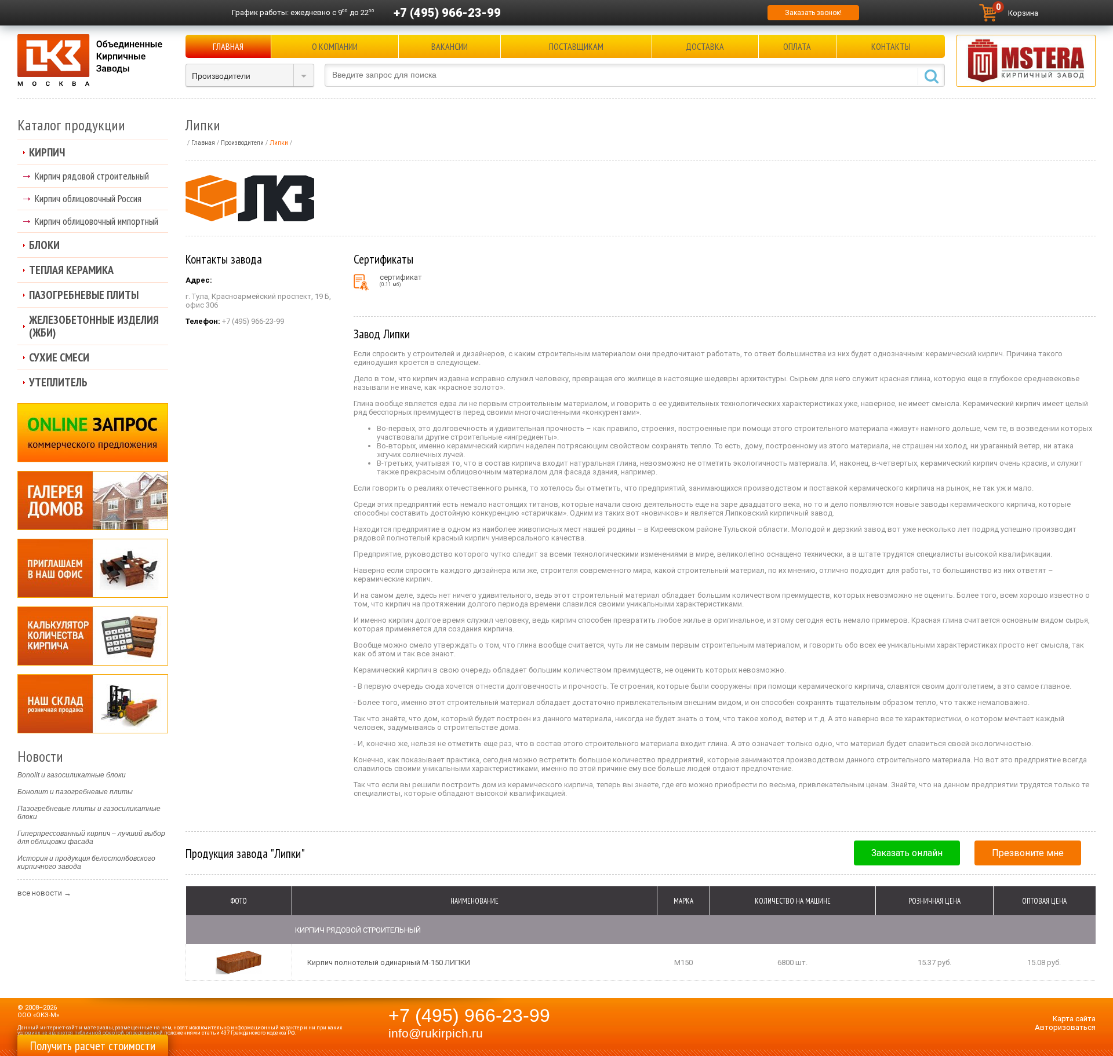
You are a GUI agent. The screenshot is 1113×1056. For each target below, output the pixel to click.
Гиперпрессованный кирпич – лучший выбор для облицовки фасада (91, 838)
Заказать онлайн (907, 852)
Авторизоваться (1065, 1027)
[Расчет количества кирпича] (93, 636)
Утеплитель (58, 382)
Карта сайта (1074, 1018)
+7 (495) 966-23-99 (447, 13)
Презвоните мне (1028, 852)
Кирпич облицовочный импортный (96, 221)
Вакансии (449, 46)
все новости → (44, 893)
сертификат (401, 280)
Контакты (891, 46)
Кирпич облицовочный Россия (88, 198)
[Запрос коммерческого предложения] (93, 433)
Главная (228, 46)
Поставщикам (576, 46)
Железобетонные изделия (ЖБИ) (94, 326)
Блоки (44, 245)
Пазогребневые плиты (84, 294)
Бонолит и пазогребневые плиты (75, 792)
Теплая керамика (71, 269)
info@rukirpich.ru (435, 1033)
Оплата (797, 46)
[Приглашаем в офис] (93, 568)
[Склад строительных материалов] (93, 704)
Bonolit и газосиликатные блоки (71, 775)
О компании (335, 46)
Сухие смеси (59, 357)
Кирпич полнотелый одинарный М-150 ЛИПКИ (388, 962)
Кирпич (47, 152)
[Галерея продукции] (93, 500)
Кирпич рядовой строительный (92, 175)
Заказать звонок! (813, 13)
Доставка (705, 46)
